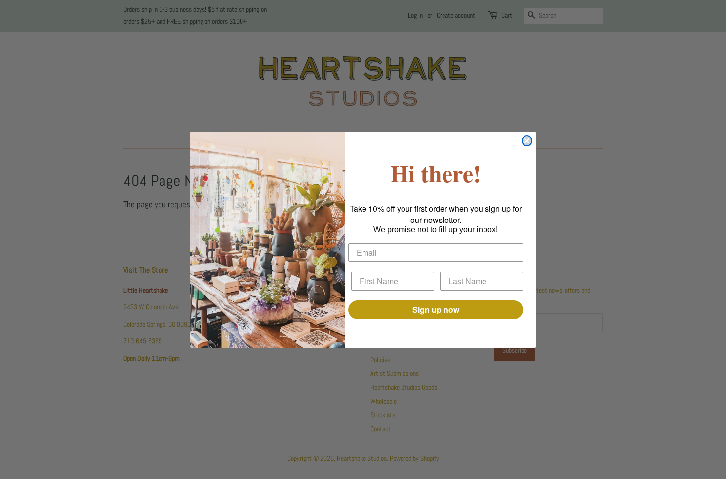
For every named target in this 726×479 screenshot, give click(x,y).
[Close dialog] (527, 141)
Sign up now (435, 309)
